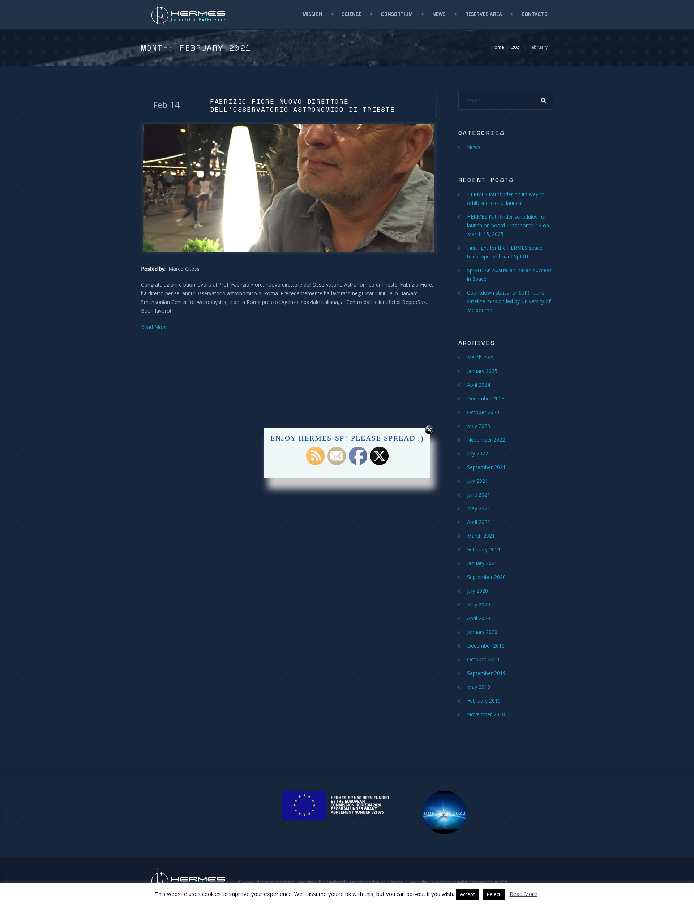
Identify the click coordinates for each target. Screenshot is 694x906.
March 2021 (481, 535)
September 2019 (486, 673)
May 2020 (478, 604)
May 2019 (478, 686)
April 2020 (478, 618)
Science (351, 14)
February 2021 (484, 549)
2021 (516, 47)
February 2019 (484, 700)
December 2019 (486, 645)
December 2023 (486, 398)
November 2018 (486, 714)
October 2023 (483, 412)
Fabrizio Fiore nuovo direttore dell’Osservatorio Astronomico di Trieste (302, 104)
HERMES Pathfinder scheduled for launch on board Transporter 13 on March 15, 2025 (508, 225)
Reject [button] (493, 894)
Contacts (534, 14)
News (439, 14)
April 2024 (478, 384)
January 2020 (482, 631)
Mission (312, 14)
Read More (154, 326)
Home (497, 47)
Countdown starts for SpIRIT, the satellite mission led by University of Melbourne (509, 301)
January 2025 (482, 371)
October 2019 (483, 659)
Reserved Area (483, 14)
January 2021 (482, 563)
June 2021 (478, 494)
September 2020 (486, 577)
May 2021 (478, 508)
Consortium (397, 14)
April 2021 (478, 522)
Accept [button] (467, 894)
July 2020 (477, 590)
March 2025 (481, 357)
